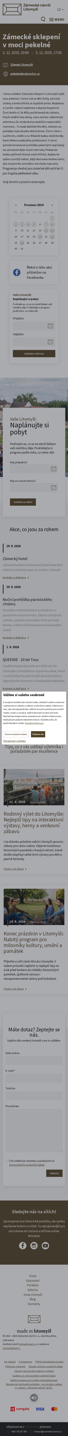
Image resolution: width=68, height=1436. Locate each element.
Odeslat (54, 1173)
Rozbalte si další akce (14, 577)
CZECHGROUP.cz (11, 1348)
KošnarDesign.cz (28, 1344)
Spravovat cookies (14, 741)
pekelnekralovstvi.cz (25, 74)
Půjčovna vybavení (15, 1366)
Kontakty (34, 1304)
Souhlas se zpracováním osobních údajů (34, 1375)
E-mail (10, 1070)
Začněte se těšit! (23, 502)
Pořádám (33, 1285)
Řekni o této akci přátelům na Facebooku (39, 272)
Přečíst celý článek (14, 869)
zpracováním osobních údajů (26, 1165)
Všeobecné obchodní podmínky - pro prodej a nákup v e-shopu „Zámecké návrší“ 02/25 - (34, 1386)
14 (46, 230)
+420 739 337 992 (19, 1431)
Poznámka (12, 1106)
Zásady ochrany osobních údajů (45, 1366)
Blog (33, 1299)
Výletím (33, 1290)
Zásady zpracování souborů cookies (34, 1371)
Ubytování (33, 1281)
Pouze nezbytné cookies (16, 734)
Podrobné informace (34, 723)
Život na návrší (38, 802)
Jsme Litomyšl (32, 1295)
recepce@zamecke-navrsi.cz (48, 1431)
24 (22, 243)
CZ (59, 9)
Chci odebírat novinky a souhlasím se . (31, 1163)
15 (52, 230)
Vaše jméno (12, 1053)
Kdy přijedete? (19, 462)
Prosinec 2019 (34, 205)
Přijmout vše (38, 734)
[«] (16, 205)
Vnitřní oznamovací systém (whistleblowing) (34, 1380)
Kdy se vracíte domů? (23, 481)
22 (52, 236)
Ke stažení (10, 1361)
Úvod (32, 1276)
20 (40, 236)
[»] (52, 205)
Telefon (10, 1088)
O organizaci (25, 1361)
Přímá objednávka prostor (49, 1361)
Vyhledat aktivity (34, 353)
